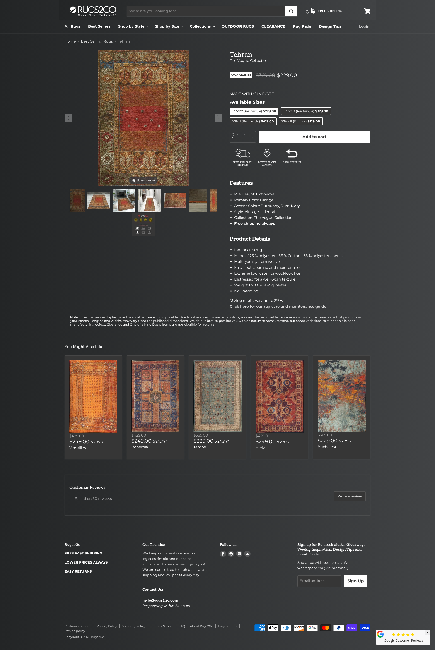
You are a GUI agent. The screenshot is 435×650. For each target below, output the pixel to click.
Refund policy (75, 631)
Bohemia (139, 447)
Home (70, 41)
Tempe (199, 447)
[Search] (291, 11)
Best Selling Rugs (97, 41)
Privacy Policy (107, 626)
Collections (201, 26)
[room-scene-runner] (149, 200)
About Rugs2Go (201, 626)
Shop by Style (131, 26)
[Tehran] (77, 200)
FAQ (182, 626)
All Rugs (72, 26)
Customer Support (78, 626)
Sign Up (355, 580)
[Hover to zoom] (143, 117)
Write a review (350, 496)
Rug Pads (302, 26)
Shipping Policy (133, 626)
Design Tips (330, 26)
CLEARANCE (273, 26)
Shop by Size (167, 26)
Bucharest (327, 447)
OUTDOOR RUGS (238, 26)
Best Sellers (99, 26)
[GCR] (380, 634)
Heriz (260, 448)
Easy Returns (227, 626)
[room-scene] (124, 200)
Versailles (77, 448)
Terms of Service (162, 626)
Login (364, 26)
